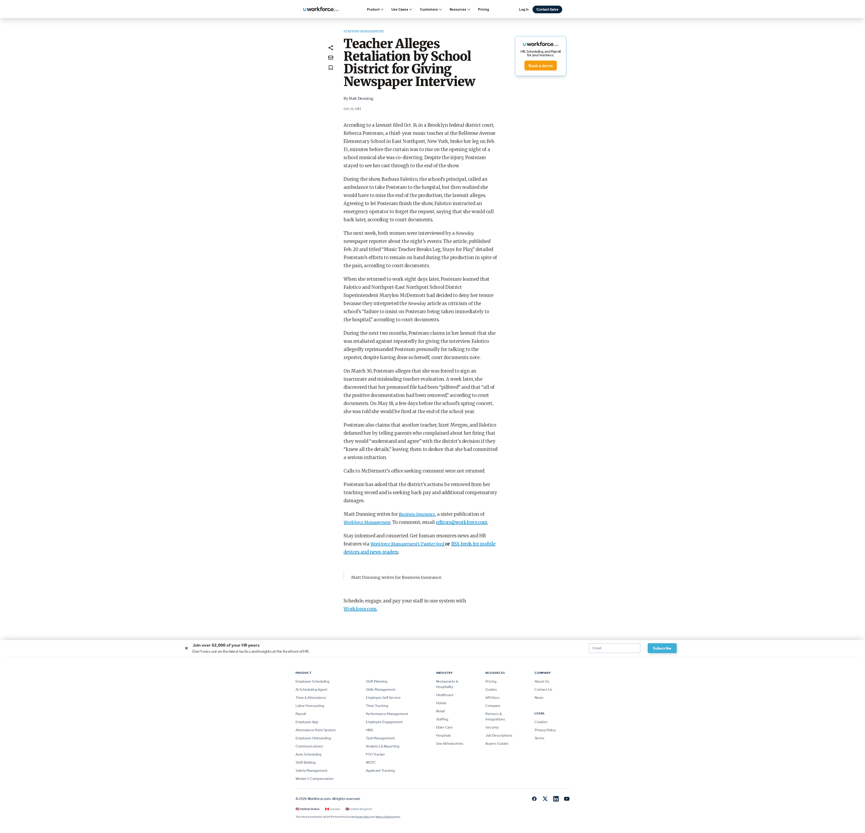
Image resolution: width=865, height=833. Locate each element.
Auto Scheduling (308, 754)
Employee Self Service (383, 697)
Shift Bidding (306, 762)
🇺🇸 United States (308, 809)
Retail (440, 711)
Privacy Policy (545, 730)
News (539, 697)
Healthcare (444, 695)
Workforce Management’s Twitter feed (407, 544)
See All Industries (449, 743)
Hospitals (443, 735)
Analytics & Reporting (382, 746)
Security (492, 727)
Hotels (441, 703)
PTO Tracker (375, 754)
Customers (429, 9)
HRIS (369, 730)
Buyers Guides (497, 743)
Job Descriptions (498, 735)
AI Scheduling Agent (311, 689)
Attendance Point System (316, 730)
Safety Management (312, 770)
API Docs (492, 697)
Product (373, 9)
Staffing (442, 719)
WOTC (371, 762)
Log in (524, 9)
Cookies (541, 722)
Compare (492, 706)
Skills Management (381, 689)
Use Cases (399, 9)
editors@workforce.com (461, 522)
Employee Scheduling (313, 681)
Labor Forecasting (310, 706)
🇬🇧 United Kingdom (358, 809)
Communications (309, 746)
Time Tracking (377, 706)
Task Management (380, 738)
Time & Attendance (311, 697)
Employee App (307, 722)
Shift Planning (376, 681)
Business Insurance (417, 514)
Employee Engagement (384, 722)
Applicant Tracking (380, 770)
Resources (458, 9)
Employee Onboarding (313, 738)
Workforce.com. (360, 609)
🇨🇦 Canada (332, 809)
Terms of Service (385, 816)
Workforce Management (367, 522)
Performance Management (387, 714)
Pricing (483, 9)
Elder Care (444, 727)
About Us (542, 681)
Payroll (301, 714)
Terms (539, 738)
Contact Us (543, 689)
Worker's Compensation (315, 778)
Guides (491, 689)
